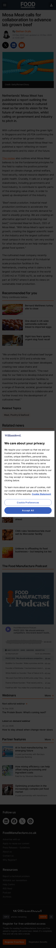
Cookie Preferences (28, 502)
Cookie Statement (41, 494)
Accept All (28, 510)
